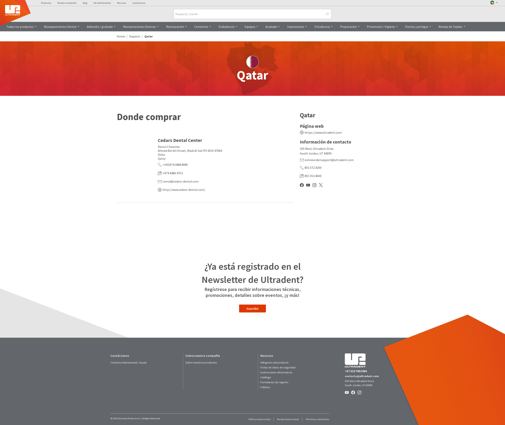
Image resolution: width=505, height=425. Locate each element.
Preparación (348, 27)
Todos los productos (20, 27)
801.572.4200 (313, 167)
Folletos (265, 387)
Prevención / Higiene (381, 27)
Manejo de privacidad (288, 419)
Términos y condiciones (317, 419)
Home (121, 36)
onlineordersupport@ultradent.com (329, 160)
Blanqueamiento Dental (60, 27)
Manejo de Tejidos (450, 27)
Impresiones (295, 27)
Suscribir (252, 308)
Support (134, 36)
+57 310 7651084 (356, 371)
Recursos (121, 2)
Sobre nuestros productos (201, 362)
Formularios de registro (274, 382)
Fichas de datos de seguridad (278, 367)
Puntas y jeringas (416, 27)
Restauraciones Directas (139, 27)
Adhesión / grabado (100, 27)
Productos (46, 2)
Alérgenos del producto (274, 362)
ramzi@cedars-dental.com (180, 181)
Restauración (175, 27)
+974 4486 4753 (173, 173)
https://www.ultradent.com (323, 132)
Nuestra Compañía (67, 2)
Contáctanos (138, 2)
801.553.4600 (313, 176)
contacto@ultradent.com (362, 376)
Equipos (250, 27)
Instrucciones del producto (276, 372)
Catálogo (265, 377)
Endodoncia (226, 27)
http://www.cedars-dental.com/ (184, 189)
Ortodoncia (322, 27)
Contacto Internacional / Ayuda (128, 362)
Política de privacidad (259, 419)
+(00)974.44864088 (175, 164)
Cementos (201, 27)
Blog (85, 2)
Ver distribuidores (102, 2)
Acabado (271, 27)
